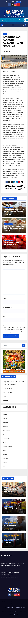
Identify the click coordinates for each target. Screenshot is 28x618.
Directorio (5, 426)
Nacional (11, 240)
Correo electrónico (8, 307)
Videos (4, 466)
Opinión (5, 454)
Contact (5, 418)
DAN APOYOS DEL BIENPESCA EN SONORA (9, 187)
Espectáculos (6, 430)
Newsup (22, 601)
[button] (23, 25)
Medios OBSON (7, 446)
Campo (5, 207)
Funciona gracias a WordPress (9, 601)
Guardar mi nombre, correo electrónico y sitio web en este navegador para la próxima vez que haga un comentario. (14, 330)
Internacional (6, 438)
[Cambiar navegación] (13, 25)
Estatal (10, 207)
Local (4, 442)
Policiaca (5, 458)
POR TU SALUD (7, 392)
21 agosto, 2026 (9, 511)
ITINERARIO (6, 400)
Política (5, 462)
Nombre (5, 298)
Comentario (6, 268)
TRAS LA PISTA (7, 388)
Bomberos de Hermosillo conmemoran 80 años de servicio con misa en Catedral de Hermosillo (14, 383)
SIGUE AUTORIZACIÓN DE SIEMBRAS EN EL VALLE (18, 187)
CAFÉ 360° (6, 396)
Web (4, 316)
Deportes (5, 422)
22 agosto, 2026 (10, 494)
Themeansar (14, 603)
